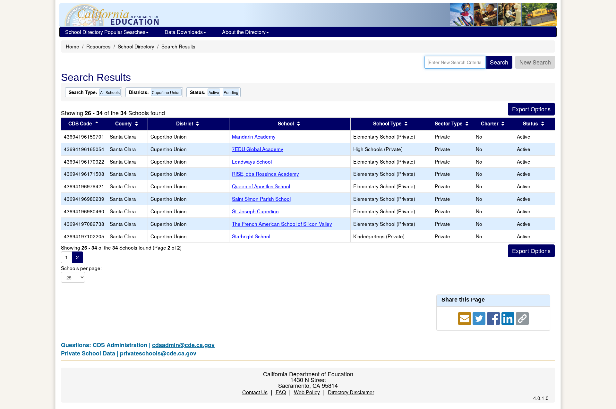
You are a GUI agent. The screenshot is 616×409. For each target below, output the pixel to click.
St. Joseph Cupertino (255, 211)
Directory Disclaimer (351, 392)
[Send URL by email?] (465, 317)
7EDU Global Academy (257, 148)
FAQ (281, 392)
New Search (535, 62)
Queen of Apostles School (261, 186)
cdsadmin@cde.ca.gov (183, 345)
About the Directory (244, 32)
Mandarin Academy (254, 136)
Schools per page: (81, 268)
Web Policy (307, 392)
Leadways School (252, 161)
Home (72, 46)
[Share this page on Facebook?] (494, 317)
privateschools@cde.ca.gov (158, 353)
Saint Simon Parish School (261, 198)
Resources (98, 46)
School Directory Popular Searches (105, 32)
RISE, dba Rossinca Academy (265, 173)
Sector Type (449, 123)
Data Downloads (184, 32)
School (286, 123)
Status (530, 123)
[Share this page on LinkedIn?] (508, 317)
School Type (387, 123)
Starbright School (251, 236)
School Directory (136, 46)
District (184, 123)
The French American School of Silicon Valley (282, 223)
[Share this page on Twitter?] (480, 317)
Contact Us (255, 392)
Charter (490, 123)
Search (499, 62)
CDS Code (80, 123)
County (123, 123)
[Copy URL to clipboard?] (522, 317)
